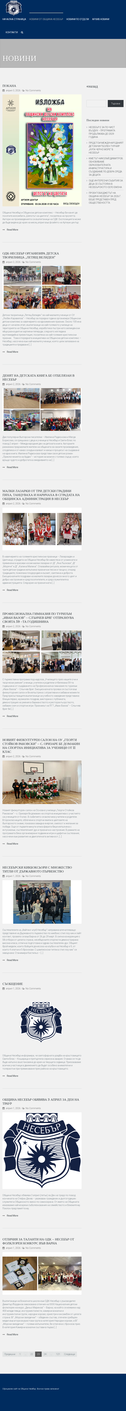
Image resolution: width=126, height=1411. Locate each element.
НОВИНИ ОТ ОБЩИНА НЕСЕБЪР (46, 19)
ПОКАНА (9, 86)
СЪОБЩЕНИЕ (12, 984)
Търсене (115, 103)
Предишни (9, 1354)
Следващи (69, 1354)
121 (58, 1354)
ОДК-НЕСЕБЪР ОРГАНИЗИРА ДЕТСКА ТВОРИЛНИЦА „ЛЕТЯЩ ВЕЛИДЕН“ (30, 255)
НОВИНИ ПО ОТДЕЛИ (77, 19)
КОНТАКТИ (12, 32)
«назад (92, 86)
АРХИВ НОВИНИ (100, 19)
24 (45, 1354)
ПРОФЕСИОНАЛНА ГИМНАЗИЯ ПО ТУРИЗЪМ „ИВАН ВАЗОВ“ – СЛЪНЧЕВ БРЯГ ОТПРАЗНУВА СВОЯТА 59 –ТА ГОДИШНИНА (38, 618)
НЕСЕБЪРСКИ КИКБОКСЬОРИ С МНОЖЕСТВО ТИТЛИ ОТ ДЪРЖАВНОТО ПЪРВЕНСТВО (37, 869)
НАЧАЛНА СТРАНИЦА (14, 19)
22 (31, 1354)
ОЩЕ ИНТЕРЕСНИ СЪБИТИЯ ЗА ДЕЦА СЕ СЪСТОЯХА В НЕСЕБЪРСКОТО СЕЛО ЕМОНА (106, 183)
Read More (12, 229)
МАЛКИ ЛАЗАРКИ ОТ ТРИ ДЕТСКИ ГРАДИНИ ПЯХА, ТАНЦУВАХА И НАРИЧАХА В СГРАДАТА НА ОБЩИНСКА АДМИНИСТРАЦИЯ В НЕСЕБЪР (41, 495)
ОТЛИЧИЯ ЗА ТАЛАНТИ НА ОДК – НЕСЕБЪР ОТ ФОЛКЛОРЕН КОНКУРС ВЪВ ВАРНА (38, 1241)
